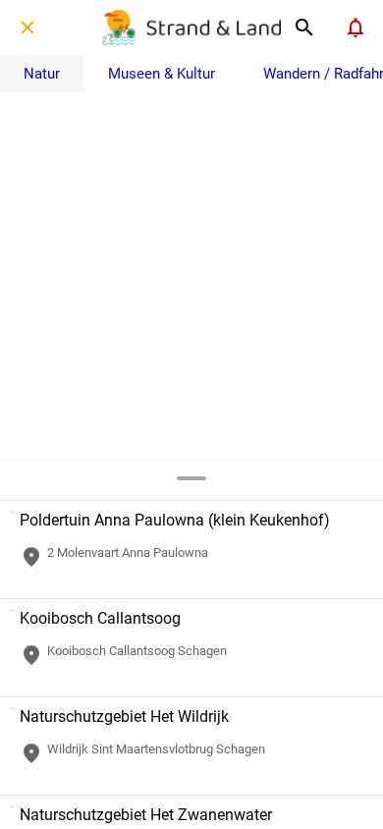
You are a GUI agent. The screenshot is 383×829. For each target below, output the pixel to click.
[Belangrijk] (355, 27)
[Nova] (304, 27)
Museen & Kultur (161, 74)
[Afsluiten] (27, 27)
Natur (42, 74)
